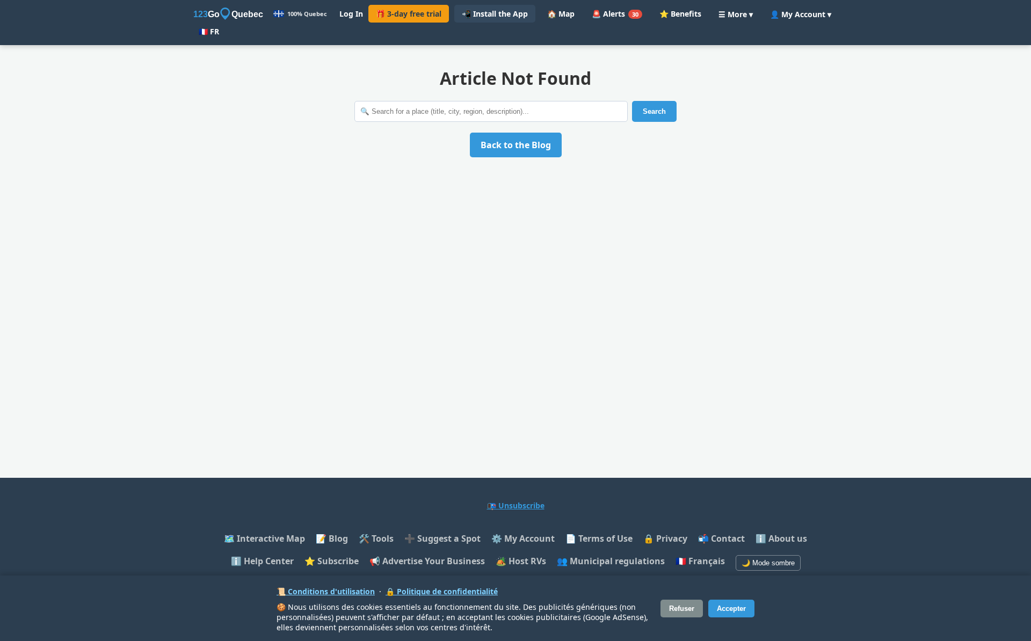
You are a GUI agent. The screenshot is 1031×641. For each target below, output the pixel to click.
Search (654, 111)
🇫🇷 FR (209, 31)
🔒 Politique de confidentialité (442, 591)
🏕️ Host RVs (521, 561)
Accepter (731, 608)
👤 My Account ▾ (800, 14)
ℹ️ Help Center (262, 561)
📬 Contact (721, 538)
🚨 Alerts (615, 14)
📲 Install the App (495, 14)
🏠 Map (561, 14)
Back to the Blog (516, 145)
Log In (351, 14)
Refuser (681, 608)
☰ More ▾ (735, 14)
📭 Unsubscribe (515, 505)
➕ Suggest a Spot (442, 538)
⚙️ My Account (523, 538)
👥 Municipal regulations (611, 561)
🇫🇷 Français (700, 561)
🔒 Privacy (665, 538)
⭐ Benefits (680, 14)
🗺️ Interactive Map (264, 538)
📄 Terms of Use (599, 538)
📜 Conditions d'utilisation (326, 591)
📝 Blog (332, 538)
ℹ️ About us (781, 538)
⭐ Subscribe (331, 561)
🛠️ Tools (376, 538)
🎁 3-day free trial (408, 14)
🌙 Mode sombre (768, 563)
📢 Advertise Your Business (427, 561)
